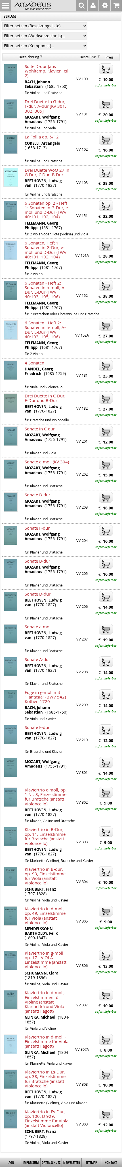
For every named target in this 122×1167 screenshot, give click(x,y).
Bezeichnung (29, 57)
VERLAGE (10, 16)
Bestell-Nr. (88, 57)
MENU (5, 5)
